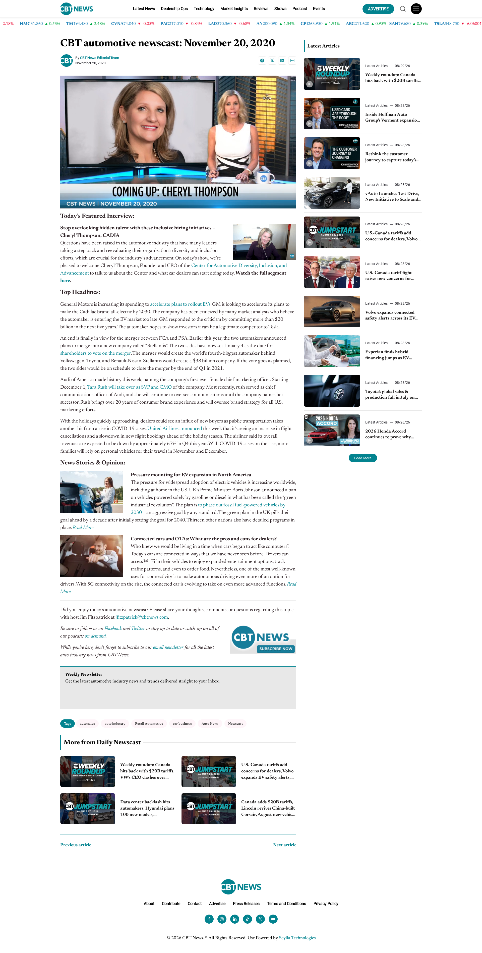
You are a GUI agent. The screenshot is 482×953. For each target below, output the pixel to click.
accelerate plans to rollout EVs (180, 304)
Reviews (261, 8)
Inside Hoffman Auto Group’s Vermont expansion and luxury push (392, 118)
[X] (272, 61)
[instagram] (221, 919)
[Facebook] (262, 61)
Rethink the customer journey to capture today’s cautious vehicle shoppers (390, 157)
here (65, 280)
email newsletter (168, 647)
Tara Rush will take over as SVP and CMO (129, 387)
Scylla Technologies (297, 938)
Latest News (144, 8)
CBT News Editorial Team (99, 58)
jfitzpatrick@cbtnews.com (141, 617)
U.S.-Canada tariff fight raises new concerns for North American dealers (388, 276)
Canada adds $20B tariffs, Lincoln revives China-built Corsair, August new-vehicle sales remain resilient (268, 809)
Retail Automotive (149, 723)
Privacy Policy (326, 903)
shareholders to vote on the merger (95, 353)
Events (319, 8)
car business (182, 723)
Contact (195, 903)
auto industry (115, 723)
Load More (363, 458)
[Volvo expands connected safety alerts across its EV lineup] (332, 312)
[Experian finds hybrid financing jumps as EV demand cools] (332, 351)
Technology (204, 8)
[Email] (292, 61)
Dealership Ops (174, 8)
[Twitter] (260, 919)
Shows (280, 8)
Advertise (217, 903)
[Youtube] (273, 919)
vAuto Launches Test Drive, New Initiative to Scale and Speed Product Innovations (392, 197)
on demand (95, 636)
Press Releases (246, 903)
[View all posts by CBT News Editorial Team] (67, 60)
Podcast (299, 8)
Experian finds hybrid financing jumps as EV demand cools (387, 355)
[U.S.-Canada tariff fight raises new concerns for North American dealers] (332, 272)
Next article (284, 845)
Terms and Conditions (286, 903)
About (149, 903)
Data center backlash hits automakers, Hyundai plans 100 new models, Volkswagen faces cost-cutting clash (147, 809)
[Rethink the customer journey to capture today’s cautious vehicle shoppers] (332, 153)
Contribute (171, 903)
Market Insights (234, 8)
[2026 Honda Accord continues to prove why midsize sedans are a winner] (332, 430)
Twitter (138, 628)
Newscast (235, 723)
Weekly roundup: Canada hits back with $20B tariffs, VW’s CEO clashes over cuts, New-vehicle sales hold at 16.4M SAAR (147, 772)
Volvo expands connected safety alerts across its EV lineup (390, 316)
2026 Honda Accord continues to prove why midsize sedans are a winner (392, 435)
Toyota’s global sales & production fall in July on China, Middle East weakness (390, 395)
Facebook (113, 628)
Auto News (210, 723)
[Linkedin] (282, 61)
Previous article (75, 845)
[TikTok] (247, 919)
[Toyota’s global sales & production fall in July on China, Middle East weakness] (332, 391)
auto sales (87, 723)
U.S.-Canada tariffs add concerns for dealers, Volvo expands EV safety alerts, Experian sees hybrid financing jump (267, 772)
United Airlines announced (174, 428)
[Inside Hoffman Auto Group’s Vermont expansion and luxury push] (332, 114)
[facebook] (209, 919)
